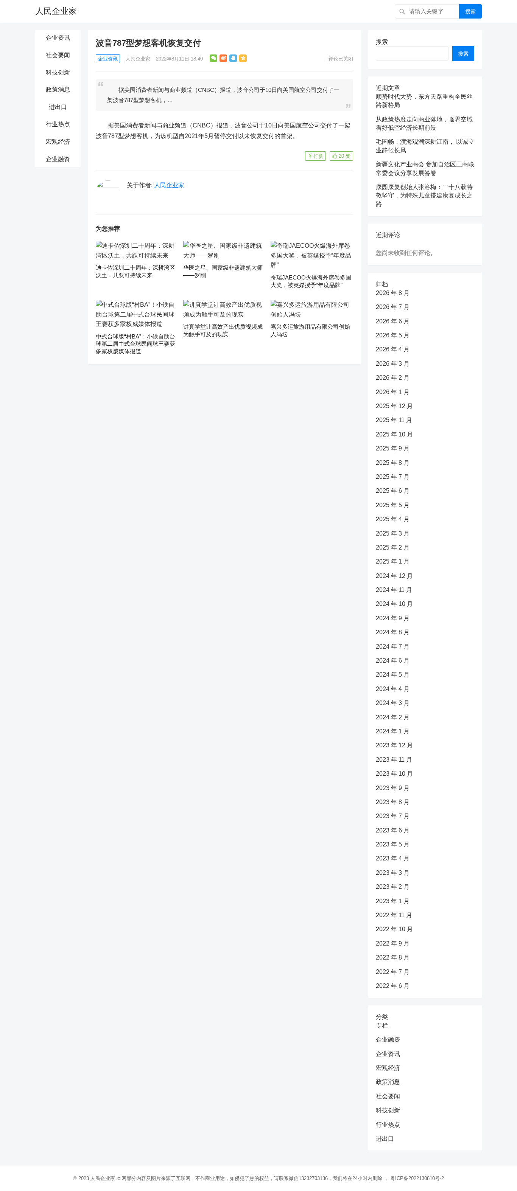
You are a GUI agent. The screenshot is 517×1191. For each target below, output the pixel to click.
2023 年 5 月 (393, 844)
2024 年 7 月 (393, 646)
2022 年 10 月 (394, 929)
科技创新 (58, 72)
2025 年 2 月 (393, 547)
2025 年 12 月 (394, 406)
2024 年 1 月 (393, 731)
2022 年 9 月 (393, 943)
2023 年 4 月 (393, 858)
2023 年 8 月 (393, 802)
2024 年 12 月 (394, 576)
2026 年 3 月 (393, 363)
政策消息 (58, 89)
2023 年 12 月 (394, 745)
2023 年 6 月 (393, 830)
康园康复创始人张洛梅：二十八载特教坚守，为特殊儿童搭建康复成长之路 (424, 195)
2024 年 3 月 (393, 703)
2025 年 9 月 (393, 448)
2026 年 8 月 (393, 293)
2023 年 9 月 (393, 788)
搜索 (470, 11)
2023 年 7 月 (393, 816)
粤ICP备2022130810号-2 (417, 1178)
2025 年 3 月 (393, 533)
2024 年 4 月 (393, 689)
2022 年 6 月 (393, 986)
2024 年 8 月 (393, 632)
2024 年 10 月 (394, 604)
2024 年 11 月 (394, 590)
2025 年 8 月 (393, 463)
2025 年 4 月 (393, 519)
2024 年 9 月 (393, 618)
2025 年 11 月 (394, 420)
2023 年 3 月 (393, 873)
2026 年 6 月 (393, 321)
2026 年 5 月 (393, 335)
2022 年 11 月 (394, 915)
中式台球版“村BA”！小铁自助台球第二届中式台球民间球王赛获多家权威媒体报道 (135, 343)
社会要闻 (58, 55)
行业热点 (58, 124)
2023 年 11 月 (394, 759)
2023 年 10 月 (394, 773)
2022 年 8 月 (393, 957)
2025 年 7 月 (393, 477)
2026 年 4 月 (393, 349)
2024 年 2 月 (393, 717)
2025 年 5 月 (393, 505)
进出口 (58, 107)
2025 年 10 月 (394, 434)
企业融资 (58, 159)
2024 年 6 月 (393, 660)
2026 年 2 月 (393, 377)
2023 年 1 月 (393, 901)
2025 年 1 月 (393, 561)
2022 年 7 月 (393, 972)
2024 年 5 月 (393, 674)
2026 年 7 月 (393, 307)
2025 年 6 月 (393, 491)
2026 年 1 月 (393, 392)
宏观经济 (58, 141)
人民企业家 (56, 11)
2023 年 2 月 (393, 887)
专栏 (382, 1025)
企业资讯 (58, 37)
